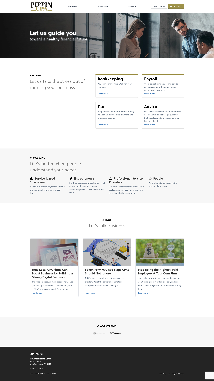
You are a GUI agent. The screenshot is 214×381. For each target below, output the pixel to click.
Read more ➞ (54, 292)
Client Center (159, 6)
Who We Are (103, 6)
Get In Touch (176, 6)
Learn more (112, 93)
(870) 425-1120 (37, 368)
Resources (132, 6)
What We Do (72, 6)
